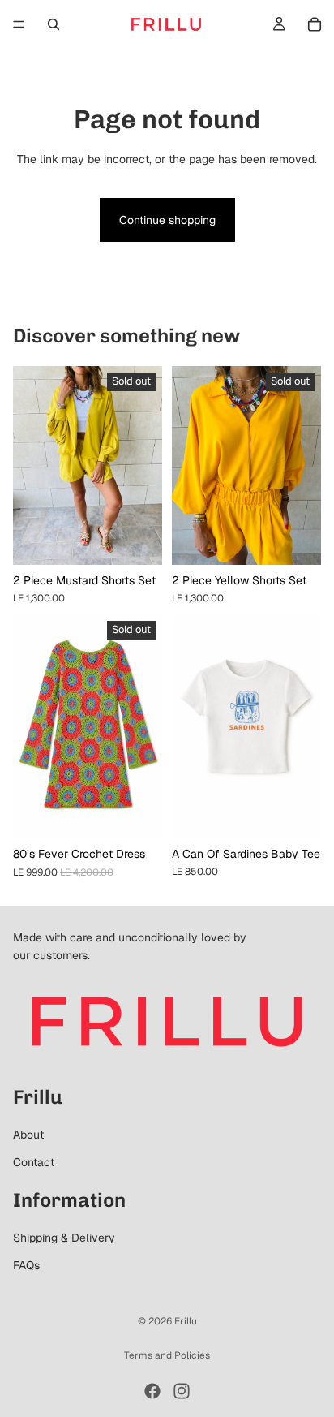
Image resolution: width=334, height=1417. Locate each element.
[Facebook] (152, 1391)
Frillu (185, 1321)
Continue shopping (167, 220)
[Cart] (314, 24)
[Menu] (18, 24)
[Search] (53, 24)
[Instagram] (181, 1391)
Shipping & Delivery (64, 1237)
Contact (33, 1162)
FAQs (26, 1265)
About (28, 1134)
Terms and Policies (167, 1355)
